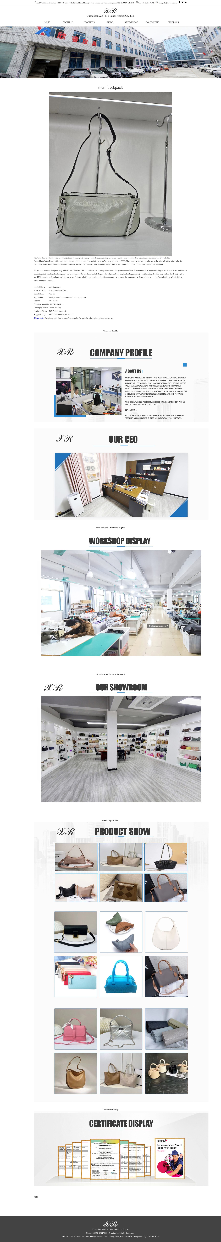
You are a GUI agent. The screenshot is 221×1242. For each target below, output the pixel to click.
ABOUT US (68, 22)
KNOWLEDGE (131, 22)
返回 (36, 1197)
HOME (47, 22)
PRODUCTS (89, 22)
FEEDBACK (173, 22)
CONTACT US (152, 22)
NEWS (110, 22)
